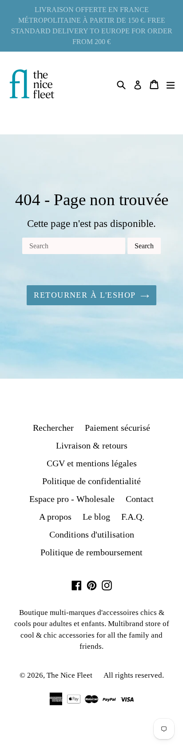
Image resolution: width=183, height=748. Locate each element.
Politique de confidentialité (91, 481)
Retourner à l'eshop (84, 295)
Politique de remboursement (91, 552)
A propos (55, 517)
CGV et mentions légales (92, 463)
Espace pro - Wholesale (72, 499)
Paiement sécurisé (117, 428)
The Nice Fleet (69, 675)
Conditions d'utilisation (91, 534)
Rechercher (53, 428)
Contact (140, 499)
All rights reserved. (133, 675)
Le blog (96, 517)
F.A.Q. (132, 517)
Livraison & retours (91, 445)
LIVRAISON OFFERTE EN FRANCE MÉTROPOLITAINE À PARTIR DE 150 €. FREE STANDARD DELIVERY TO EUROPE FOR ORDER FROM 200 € (91, 25)
